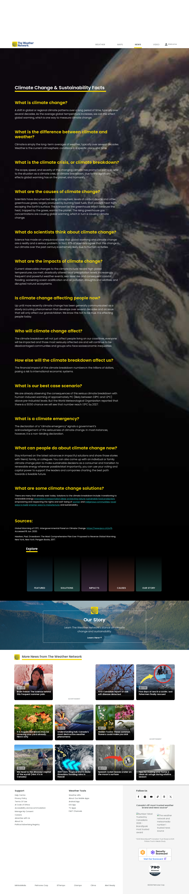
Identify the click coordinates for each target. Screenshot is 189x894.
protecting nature (76, 498)
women (76, 501)
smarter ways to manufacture (44, 504)
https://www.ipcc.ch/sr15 (99, 528)
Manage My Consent (24, 811)
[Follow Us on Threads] (164, 797)
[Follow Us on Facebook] (138, 797)
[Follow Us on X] (170, 797)
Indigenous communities (97, 501)
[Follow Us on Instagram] (145, 797)
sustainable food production (100, 498)
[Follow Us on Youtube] (151, 797)
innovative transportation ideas (50, 498)
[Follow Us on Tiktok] (158, 797)
